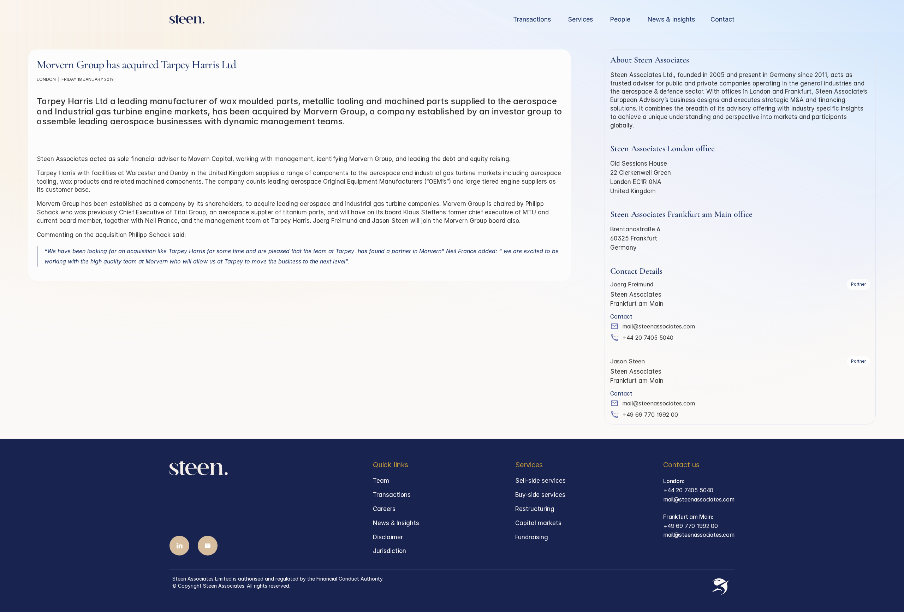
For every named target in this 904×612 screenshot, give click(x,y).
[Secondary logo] (720, 586)
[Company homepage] (187, 19)
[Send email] (208, 545)
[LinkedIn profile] (179, 545)
